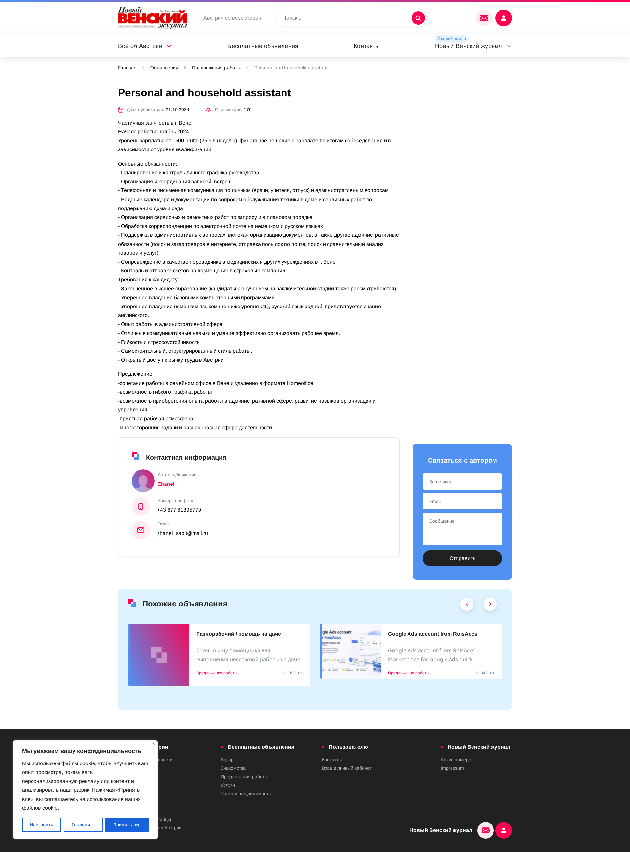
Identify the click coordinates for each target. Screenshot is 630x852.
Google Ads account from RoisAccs (432, 634)
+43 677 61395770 (179, 510)
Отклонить (83, 824)
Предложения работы (216, 67)
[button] (467, 605)
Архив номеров (457, 759)
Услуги (228, 785)
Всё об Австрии (140, 46)
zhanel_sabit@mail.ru (182, 533)
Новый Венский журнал (468, 46)
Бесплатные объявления (263, 46)
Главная (127, 67)
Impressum (452, 768)
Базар (227, 759)
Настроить (41, 824)
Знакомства (233, 768)
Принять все (127, 824)
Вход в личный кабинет (347, 768)
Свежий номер (452, 38)
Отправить (462, 558)
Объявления (164, 67)
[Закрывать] (153, 743)
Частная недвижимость (246, 793)
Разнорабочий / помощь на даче (238, 634)
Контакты (367, 46)
